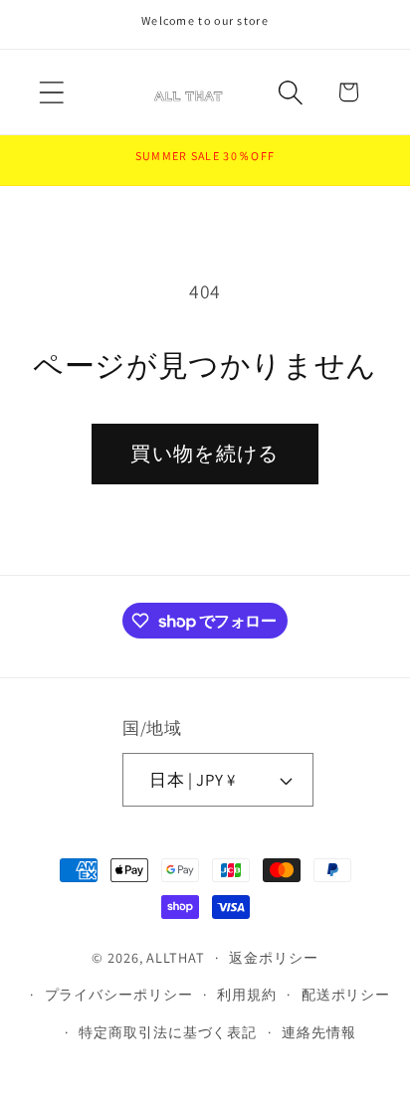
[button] (51, 92)
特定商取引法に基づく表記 (168, 1031)
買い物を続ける (204, 453)
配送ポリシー (346, 994)
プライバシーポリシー (119, 994)
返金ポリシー (273, 957)
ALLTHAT (175, 957)
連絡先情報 (319, 1031)
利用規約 (247, 994)
